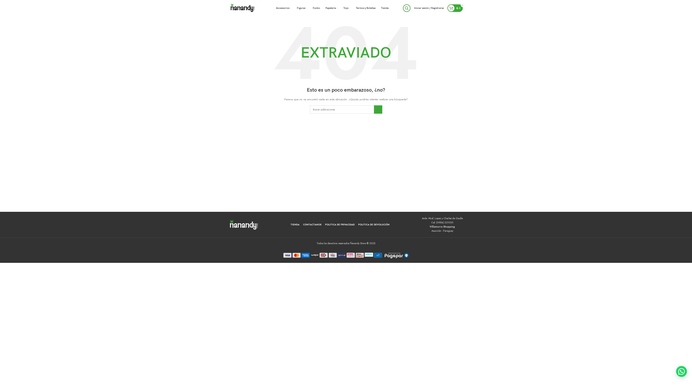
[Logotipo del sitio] (242, 8)
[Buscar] (406, 8)
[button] (681, 371)
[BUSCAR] (378, 109)
